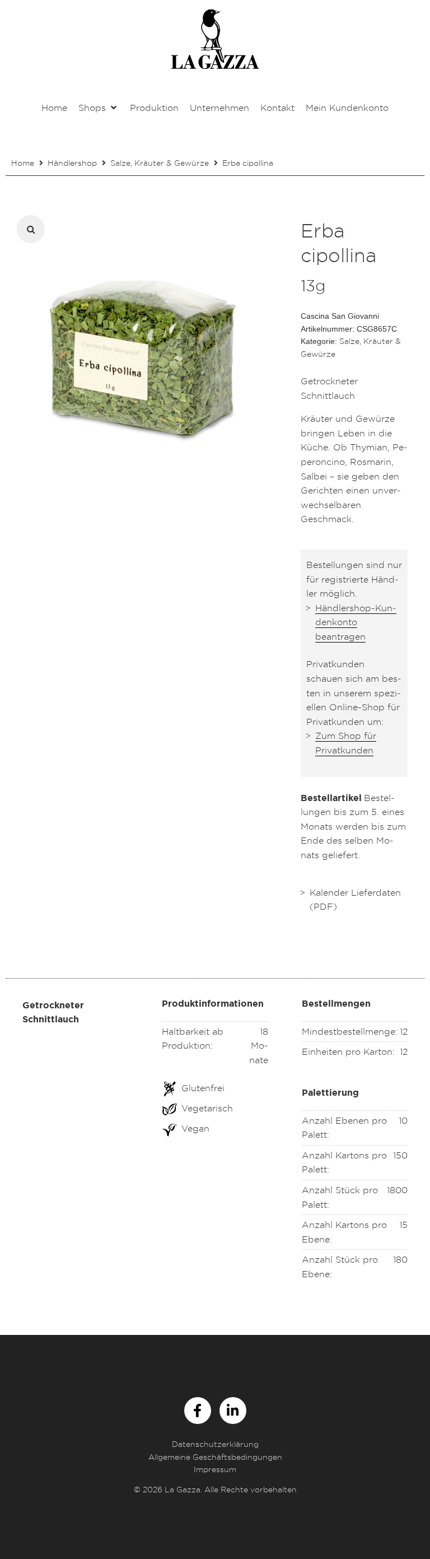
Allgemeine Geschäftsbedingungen (215, 1457)
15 (403, 1224)
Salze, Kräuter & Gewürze (159, 162)
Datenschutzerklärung (215, 1444)
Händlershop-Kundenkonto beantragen (355, 622)
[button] (98, 108)
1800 (397, 1189)
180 (400, 1259)
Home (22, 162)
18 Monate (258, 1045)
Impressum (215, 1469)
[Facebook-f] (197, 1410)
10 (403, 1120)
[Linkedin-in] (232, 1410)
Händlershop (72, 162)
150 (400, 1155)
